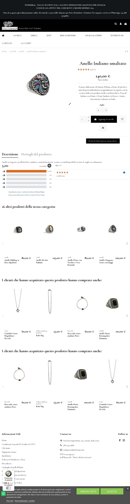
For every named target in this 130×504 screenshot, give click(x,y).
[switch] (8, 488)
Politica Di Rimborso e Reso (13, 459)
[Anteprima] (30, 228)
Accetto (112, 491)
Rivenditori (6, 463)
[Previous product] (126, 51)
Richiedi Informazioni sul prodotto (103, 141)
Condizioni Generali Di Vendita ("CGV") (18, 444)
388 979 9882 (68, 445)
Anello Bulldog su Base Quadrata (11, 261)
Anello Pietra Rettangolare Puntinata (104, 335)
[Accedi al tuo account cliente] (120, 23)
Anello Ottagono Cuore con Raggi (106, 261)
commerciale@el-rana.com (73, 450)
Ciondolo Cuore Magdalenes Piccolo (11, 335)
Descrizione (10, 154)
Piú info (9, 500)
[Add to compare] (103, 128)
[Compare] (30, 224)
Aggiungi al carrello (106, 119)
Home (4, 440)
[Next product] (127, 51)
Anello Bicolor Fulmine (42, 261)
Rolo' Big (40, 335)
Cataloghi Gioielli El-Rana (12, 467)
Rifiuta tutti (88, 491)
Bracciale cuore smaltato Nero (74, 334)
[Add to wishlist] (122, 119)
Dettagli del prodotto (36, 154)
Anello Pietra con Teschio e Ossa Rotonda (75, 262)
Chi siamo (6, 448)
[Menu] (12, 470)
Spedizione (6, 456)
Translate (37, 28)
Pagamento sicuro (9, 452)
